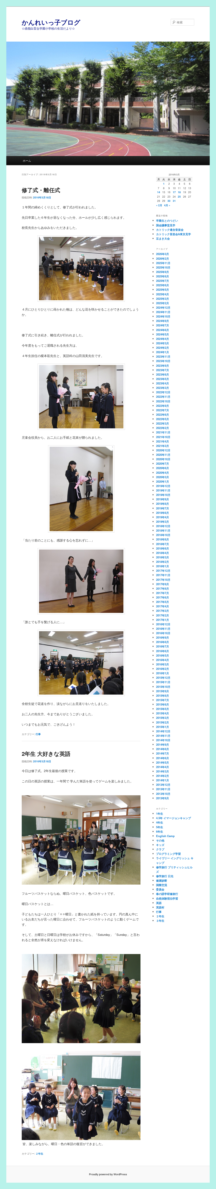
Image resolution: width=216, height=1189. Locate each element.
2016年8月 (162, 642)
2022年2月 (162, 428)
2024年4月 (162, 339)
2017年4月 (162, 606)
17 (174, 192)
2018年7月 (162, 544)
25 (179, 196)
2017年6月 (162, 597)
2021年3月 (162, 446)
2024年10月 (163, 316)
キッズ (160, 845)
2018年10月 (163, 535)
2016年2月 (162, 669)
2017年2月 (162, 615)
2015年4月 (162, 713)
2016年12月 (163, 624)
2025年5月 (162, 290)
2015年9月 (162, 691)
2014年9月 (162, 744)
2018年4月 (162, 553)
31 (174, 201)
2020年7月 (162, 463)
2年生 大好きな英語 (46, 753)
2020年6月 (162, 468)
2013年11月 (163, 789)
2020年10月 (163, 459)
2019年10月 (163, 495)
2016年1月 (162, 673)
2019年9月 (162, 499)
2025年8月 (162, 276)
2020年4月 (162, 473)
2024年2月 (162, 348)
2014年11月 (163, 736)
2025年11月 (163, 263)
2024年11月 (163, 312)
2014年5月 (162, 762)
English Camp (165, 836)
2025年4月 (162, 294)
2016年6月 (162, 651)
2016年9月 (162, 637)
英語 (159, 903)
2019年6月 (162, 513)
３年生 (160, 921)
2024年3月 (162, 343)
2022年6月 (162, 415)
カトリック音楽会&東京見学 (173, 234)
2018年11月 (163, 530)
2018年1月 (162, 566)
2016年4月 (162, 660)
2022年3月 (162, 423)
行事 (38, 734)
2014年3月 (162, 771)
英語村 (160, 907)
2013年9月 (162, 798)
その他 (160, 840)
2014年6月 (162, 758)
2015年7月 (162, 700)
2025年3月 (162, 299)
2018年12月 (163, 526)
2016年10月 (163, 633)
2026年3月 (162, 254)
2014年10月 (163, 740)
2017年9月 (162, 584)
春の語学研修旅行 (167, 894)
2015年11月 (163, 682)
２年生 (39, 1153)
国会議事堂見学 (165, 225)
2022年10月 (163, 401)
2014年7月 (162, 753)
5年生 (159, 827)
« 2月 (159, 205)
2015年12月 (163, 678)
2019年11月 (163, 490)
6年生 (159, 831)
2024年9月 (162, 321)
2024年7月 (162, 325)
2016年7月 (162, 646)
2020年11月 (163, 455)
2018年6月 (162, 548)
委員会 (160, 889)
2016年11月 (163, 629)
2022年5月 (162, 419)
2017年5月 (162, 602)
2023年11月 (163, 356)
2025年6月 (162, 285)
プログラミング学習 (168, 854)
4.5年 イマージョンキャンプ (173, 818)
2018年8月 (162, 539)
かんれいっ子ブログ (51, 22)
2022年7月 (162, 410)
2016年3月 (162, 664)
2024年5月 (162, 334)
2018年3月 (162, 557)
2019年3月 (162, 522)
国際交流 (161, 885)
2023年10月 (163, 361)
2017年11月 (163, 575)
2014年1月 (162, 780)
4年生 (159, 822)
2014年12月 (163, 731)
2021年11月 (163, 432)
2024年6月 (162, 330)
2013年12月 (163, 785)
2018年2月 (162, 562)
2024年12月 (163, 307)
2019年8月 (162, 504)
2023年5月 (162, 379)
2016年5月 (162, 655)
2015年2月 (162, 722)
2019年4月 (162, 517)
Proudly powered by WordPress (108, 1174)
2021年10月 (163, 437)
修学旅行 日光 (164, 876)
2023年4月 (162, 383)
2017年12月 (163, 571)
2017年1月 (162, 620)
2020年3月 (162, 477)
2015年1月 (162, 727)
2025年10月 (163, 267)
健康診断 (161, 880)
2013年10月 (163, 794)
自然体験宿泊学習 (167, 898)
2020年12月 (163, 450)
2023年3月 (162, 388)
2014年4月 (162, 767)
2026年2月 (162, 259)
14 (158, 192)
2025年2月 (162, 303)
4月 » (167, 205)
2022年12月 (163, 392)
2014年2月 (162, 776)
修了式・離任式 (41, 190)
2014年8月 (162, 749)
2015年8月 (162, 696)
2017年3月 (162, 611)
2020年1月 (162, 481)
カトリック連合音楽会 (170, 230)
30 (168, 201)
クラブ (160, 849)
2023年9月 (162, 366)
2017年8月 (162, 588)
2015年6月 (162, 704)
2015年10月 (163, 687)
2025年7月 (162, 281)
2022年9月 (162, 406)
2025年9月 (162, 272)
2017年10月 (163, 580)
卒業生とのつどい (167, 221)
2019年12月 (163, 486)
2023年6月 (162, 374)
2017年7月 (162, 593)
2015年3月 (162, 718)
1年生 (159, 814)
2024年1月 (162, 352)
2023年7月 (162, 370)
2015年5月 (162, 709)
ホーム (27, 161)
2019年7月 (162, 508)
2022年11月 (163, 397)
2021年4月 (162, 441)
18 (179, 192)
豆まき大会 (163, 238)
